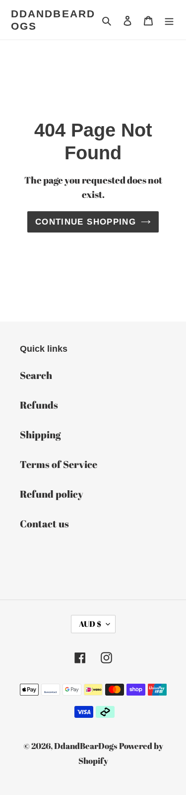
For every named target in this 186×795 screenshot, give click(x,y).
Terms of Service (58, 464)
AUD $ (90, 623)
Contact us (44, 523)
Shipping (40, 434)
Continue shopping (85, 222)
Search (36, 375)
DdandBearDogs (53, 20)
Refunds (39, 405)
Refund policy (51, 494)
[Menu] (169, 19)
